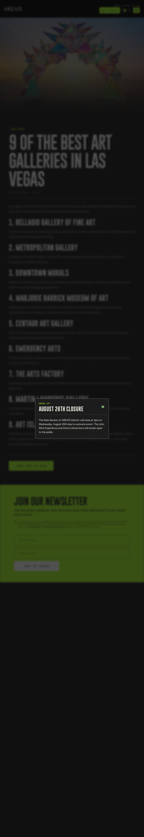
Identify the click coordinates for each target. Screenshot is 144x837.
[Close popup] (103, 406)
